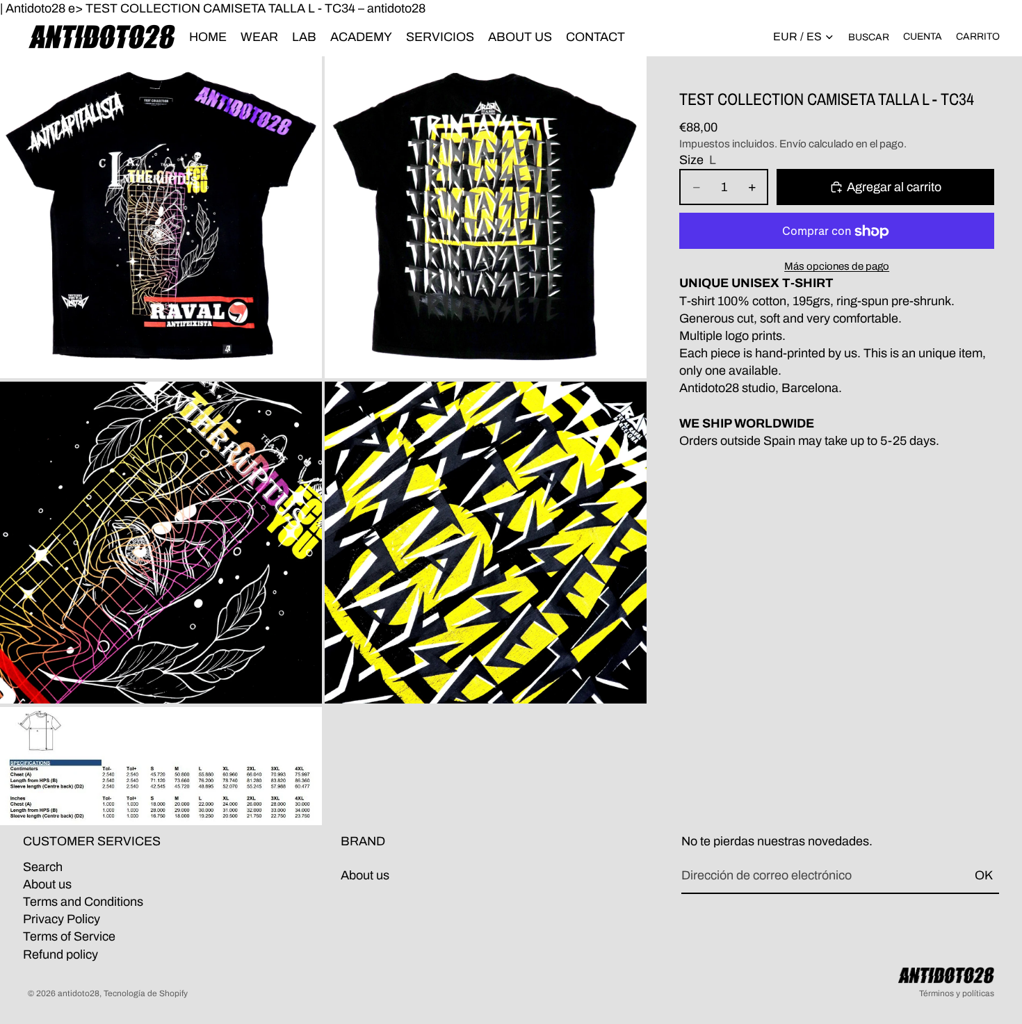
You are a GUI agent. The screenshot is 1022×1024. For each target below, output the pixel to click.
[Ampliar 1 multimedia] (161, 217)
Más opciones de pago (836, 267)
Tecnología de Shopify (146, 993)
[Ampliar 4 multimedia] (486, 543)
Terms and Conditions (83, 902)
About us (47, 884)
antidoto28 (78, 993)
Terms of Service (69, 937)
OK (984, 876)
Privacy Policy (61, 919)
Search (43, 867)
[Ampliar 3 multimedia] (161, 543)
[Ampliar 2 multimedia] (486, 217)
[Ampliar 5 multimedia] (161, 766)
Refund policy (60, 954)
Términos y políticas (956, 993)
